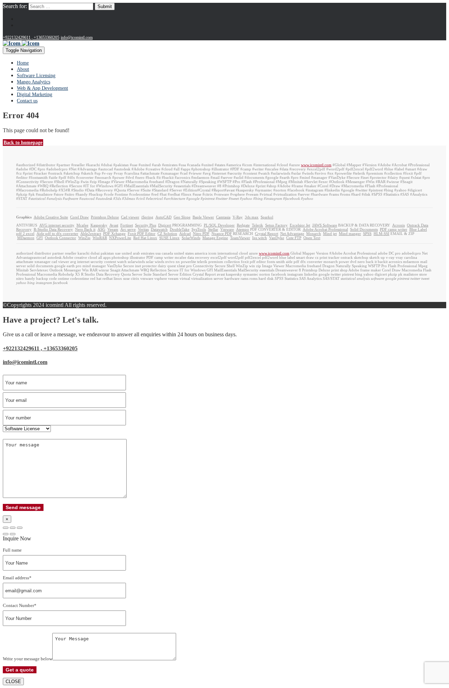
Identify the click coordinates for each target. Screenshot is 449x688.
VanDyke (276, 238)
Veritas (143, 229)
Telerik (257, 225)
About (23, 69)
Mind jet (330, 233)
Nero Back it (85, 229)
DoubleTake (179, 229)
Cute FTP (293, 238)
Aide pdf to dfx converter (57, 233)
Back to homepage (23, 142)
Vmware (227, 229)
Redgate (243, 225)
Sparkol (267, 217)
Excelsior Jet (300, 225)
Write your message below (27, 658)
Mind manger (350, 233)
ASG (101, 229)
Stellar (213, 229)
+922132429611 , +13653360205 (31, 37)
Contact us (27, 100)
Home (23, 63)
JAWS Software (324, 225)
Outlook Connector (60, 238)
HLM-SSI (381, 233)
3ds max (252, 217)
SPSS (367, 233)
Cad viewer (130, 217)
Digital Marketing (34, 94)
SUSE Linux (169, 238)
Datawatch (159, 229)
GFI (39, 238)
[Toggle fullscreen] (12, 528)
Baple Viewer (203, 217)
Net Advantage (292, 233)
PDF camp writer (393, 229)
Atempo (242, 229)
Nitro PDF (201, 233)
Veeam (112, 229)
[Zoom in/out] (19, 528)
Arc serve (128, 229)
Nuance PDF (222, 233)
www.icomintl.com (316, 165)
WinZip (84, 238)
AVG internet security (56, 225)
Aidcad (185, 233)
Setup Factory (276, 225)
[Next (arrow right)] (12, 534)
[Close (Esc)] (5, 528)
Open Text (311, 238)
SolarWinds (191, 238)
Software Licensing (36, 75)
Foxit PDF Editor (141, 233)
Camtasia (223, 217)
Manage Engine (215, 238)
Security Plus (145, 225)
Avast (113, 225)
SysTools (199, 229)
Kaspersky (99, 225)
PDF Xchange (114, 233)
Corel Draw (79, 217)
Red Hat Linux (145, 238)
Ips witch (259, 238)
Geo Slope (182, 217)
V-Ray (238, 217)
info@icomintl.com (77, 37)
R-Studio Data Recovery (53, 229)
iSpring (147, 217)
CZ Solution (167, 233)
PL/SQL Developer (219, 225)
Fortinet (126, 225)
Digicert (164, 225)
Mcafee (82, 225)
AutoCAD (163, 217)
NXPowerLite (120, 238)
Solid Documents (364, 229)
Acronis (398, 225)
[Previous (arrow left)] (5, 534)
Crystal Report (266, 233)
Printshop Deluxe (105, 217)
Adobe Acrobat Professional (325, 229)
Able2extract (90, 233)
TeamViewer (240, 238)
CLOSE (13, 681)
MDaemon (25, 238)
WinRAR (100, 238)
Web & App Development (42, 88)
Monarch (313, 233)
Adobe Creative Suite (51, 217)
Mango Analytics (33, 82)
